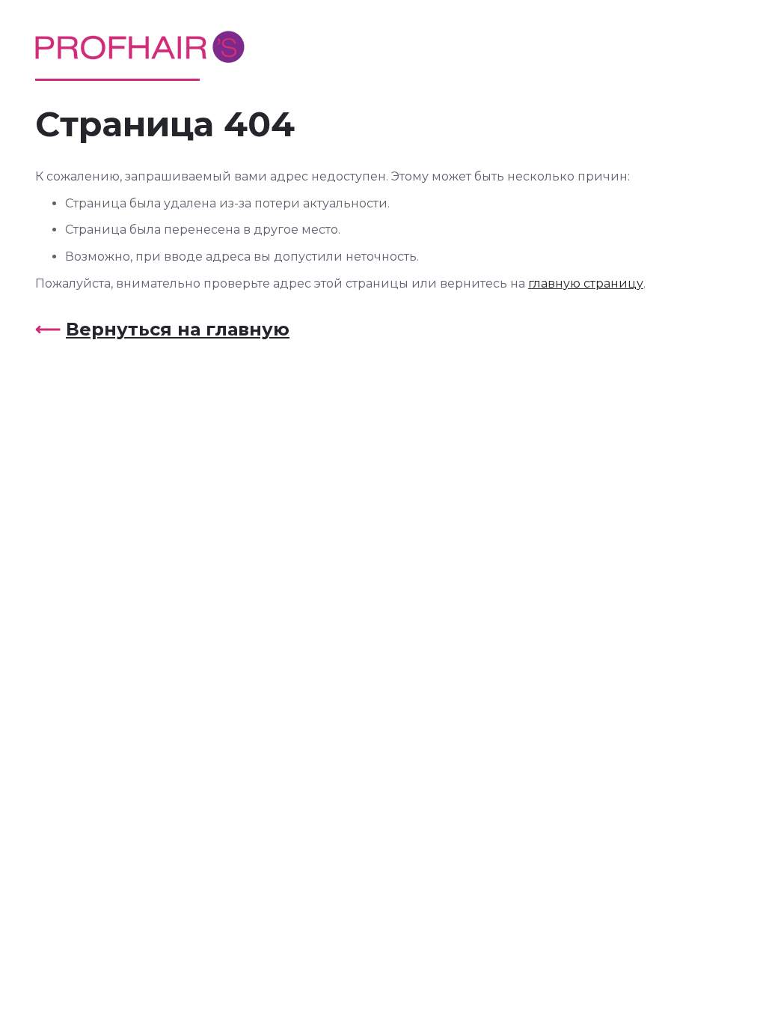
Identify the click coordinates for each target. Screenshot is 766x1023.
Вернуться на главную (177, 329)
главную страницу (585, 283)
